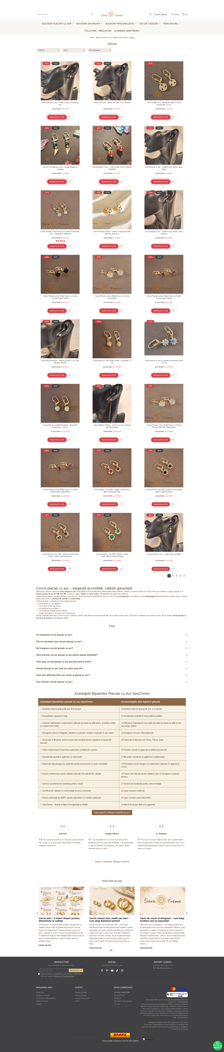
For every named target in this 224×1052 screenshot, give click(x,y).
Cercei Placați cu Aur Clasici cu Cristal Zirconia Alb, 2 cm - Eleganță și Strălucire (60, 233)
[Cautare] (92, 14)
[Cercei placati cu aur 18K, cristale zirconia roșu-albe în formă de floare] (112, 467)
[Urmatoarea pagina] (184, 575)
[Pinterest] (107, 970)
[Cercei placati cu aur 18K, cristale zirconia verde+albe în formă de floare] (112, 532)
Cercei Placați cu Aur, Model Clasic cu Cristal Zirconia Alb (112, 297)
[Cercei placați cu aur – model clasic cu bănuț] (163, 532)
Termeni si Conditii (42, 995)
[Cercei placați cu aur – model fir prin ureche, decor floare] (163, 145)
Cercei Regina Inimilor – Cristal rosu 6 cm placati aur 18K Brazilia (112, 426)
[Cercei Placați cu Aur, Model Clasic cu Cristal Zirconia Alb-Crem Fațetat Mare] (163, 403)
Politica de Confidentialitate (64, 976)
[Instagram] (122, 970)
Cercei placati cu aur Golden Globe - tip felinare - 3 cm (112, 362)
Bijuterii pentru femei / (121, 37)
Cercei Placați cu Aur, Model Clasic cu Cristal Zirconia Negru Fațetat (60, 297)
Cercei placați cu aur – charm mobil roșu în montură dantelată (112, 168)
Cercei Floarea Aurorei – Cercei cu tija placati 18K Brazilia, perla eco (112, 233)
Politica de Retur (81, 995)
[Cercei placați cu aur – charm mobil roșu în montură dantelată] (112, 145)
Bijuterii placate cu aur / (104, 37)
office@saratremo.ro (164, 968)
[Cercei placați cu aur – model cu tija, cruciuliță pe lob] (60, 80)
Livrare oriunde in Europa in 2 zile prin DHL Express (120, 1041)
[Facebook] (102, 970)
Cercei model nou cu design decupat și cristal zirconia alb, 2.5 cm (164, 104)
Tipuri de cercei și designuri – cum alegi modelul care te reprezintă (162, 919)
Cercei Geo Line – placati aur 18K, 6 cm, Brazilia (112, 102)
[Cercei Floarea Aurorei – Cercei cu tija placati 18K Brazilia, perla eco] (112, 209)
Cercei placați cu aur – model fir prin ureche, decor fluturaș (164, 233)
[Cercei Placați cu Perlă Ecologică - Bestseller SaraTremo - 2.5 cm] (60, 403)
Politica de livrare (42, 1001)
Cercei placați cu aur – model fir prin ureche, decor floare (164, 168)
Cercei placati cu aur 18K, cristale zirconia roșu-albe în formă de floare (112, 491)
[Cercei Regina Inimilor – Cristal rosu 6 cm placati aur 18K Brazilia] (112, 403)
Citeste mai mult (45, 945)
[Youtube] (112, 970)
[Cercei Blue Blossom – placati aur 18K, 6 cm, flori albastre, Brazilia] (60, 338)
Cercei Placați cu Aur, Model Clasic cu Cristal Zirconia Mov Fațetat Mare (60, 491)
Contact (39, 1004)
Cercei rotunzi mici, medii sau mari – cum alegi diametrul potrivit (109, 919)
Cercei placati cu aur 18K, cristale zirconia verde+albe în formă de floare (112, 555)
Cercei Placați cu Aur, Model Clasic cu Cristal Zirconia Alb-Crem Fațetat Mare (164, 426)
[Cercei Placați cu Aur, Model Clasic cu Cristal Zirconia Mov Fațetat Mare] (60, 467)
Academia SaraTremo (126, 31)
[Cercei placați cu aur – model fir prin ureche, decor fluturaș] (163, 209)
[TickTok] (117, 970)
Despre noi (40, 992)
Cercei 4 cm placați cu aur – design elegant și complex (60, 168)
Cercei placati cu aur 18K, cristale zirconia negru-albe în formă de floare (163, 491)
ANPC (77, 1001)
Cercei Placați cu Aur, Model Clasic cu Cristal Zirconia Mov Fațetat (164, 297)
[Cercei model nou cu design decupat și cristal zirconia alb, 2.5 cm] (163, 80)
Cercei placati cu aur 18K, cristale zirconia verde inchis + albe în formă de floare (60, 555)
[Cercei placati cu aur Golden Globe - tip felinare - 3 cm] (112, 338)
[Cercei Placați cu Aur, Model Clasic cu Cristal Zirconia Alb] (112, 274)
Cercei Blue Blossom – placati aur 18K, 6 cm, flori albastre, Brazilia (60, 362)
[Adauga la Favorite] (70, 117)
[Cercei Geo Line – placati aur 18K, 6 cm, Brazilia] (112, 80)
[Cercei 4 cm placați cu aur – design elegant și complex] (60, 145)
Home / (92, 37)
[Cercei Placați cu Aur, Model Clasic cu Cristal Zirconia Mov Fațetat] (163, 274)
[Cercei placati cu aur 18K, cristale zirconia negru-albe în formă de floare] (163, 467)
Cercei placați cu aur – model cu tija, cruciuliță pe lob (60, 104)
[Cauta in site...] (150, 14)
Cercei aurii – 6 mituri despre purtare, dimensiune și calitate (59, 919)
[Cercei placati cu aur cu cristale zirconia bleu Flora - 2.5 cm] (163, 338)
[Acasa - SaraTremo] (112, 14)
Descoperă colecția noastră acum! (112, 812)
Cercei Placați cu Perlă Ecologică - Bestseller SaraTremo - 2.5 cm (60, 426)
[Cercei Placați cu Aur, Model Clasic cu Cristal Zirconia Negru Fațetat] (60, 274)
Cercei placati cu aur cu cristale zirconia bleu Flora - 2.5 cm (164, 362)
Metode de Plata (81, 992)
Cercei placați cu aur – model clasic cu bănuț (164, 554)
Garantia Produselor (82, 998)
